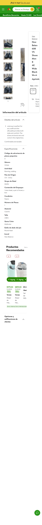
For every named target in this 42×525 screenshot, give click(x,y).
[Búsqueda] (32, 9)
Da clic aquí (25, 2)
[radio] (33, 91)
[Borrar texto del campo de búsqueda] (28, 9)
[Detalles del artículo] (23, 120)
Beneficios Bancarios (11, 15)
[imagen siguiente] (8, 101)
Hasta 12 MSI (26, 15)
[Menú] (3, 9)
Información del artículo (14, 112)
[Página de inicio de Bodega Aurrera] (9, 9)
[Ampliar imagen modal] (22, 105)
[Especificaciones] (23, 148)
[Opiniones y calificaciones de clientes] (23, 318)
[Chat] (37, 513)
